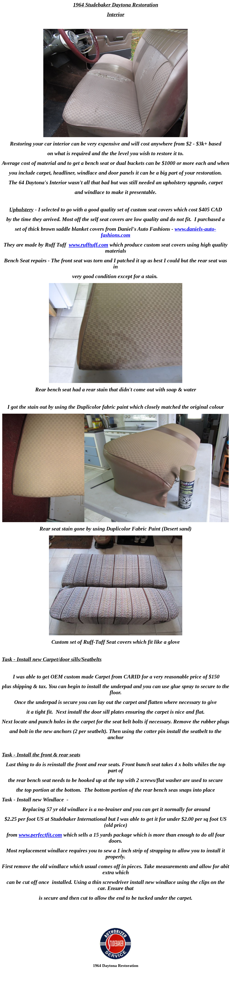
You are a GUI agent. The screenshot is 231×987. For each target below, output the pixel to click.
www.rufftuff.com (88, 245)
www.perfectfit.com (40, 835)
